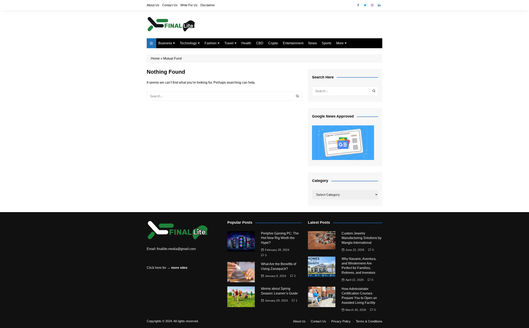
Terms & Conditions (369, 321)
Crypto (273, 43)
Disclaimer (207, 5)
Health (246, 43)
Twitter (365, 5)
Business (165, 43)
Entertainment (293, 43)
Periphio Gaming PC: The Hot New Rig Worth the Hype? (280, 238)
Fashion (211, 43)
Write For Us (189, 5)
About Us (153, 5)
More (340, 43)
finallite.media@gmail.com (176, 249)
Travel (229, 43)
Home (155, 58)
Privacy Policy (341, 321)
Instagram (372, 5)
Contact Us (170, 5)
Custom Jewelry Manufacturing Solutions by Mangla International (361, 238)
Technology (188, 43)
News (312, 43)
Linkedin (379, 5)
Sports (326, 43)
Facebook (358, 5)
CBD (259, 43)
